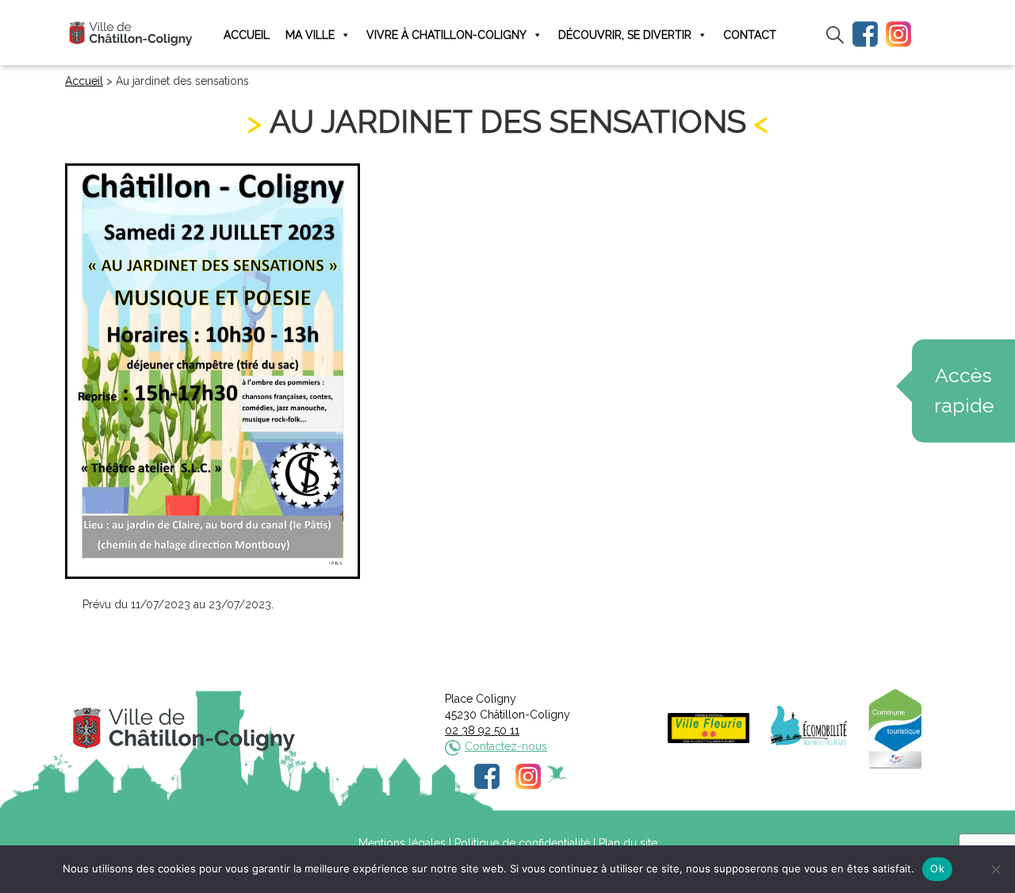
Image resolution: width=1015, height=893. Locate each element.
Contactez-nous (506, 746)
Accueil (247, 35)
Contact (749, 35)
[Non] (995, 869)
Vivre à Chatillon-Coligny (446, 35)
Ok (937, 868)
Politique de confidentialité (522, 843)
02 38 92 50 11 (482, 730)
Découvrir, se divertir (624, 35)
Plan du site (628, 843)
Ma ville (310, 35)
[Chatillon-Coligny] (131, 32)
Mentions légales (402, 843)
